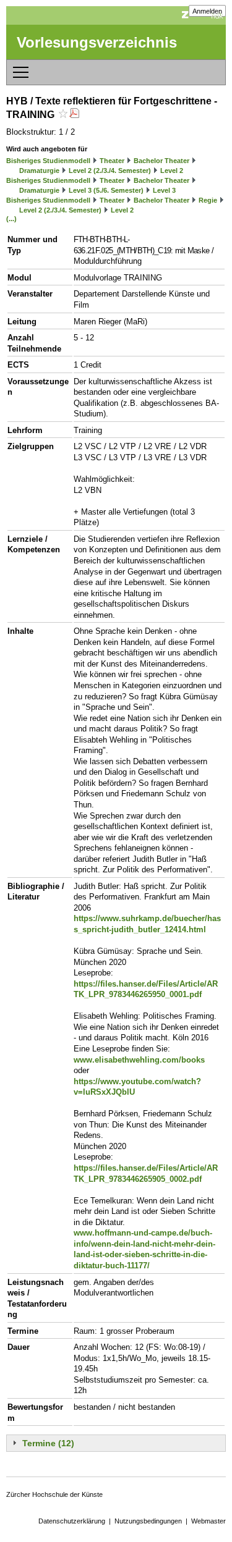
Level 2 (171, 170)
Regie (208, 200)
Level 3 (164, 190)
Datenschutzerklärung (71, 1521)
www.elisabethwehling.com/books (139, 1059)
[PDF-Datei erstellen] (74, 114)
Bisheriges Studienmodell (48, 160)
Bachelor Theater (161, 160)
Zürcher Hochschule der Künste (54, 1494)
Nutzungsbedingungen (148, 1521)
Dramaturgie (39, 170)
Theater (112, 160)
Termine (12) (48, 1443)
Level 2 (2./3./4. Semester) (110, 170)
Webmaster (208, 1521)
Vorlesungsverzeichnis (97, 42)
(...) (11, 218)
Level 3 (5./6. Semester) (106, 190)
